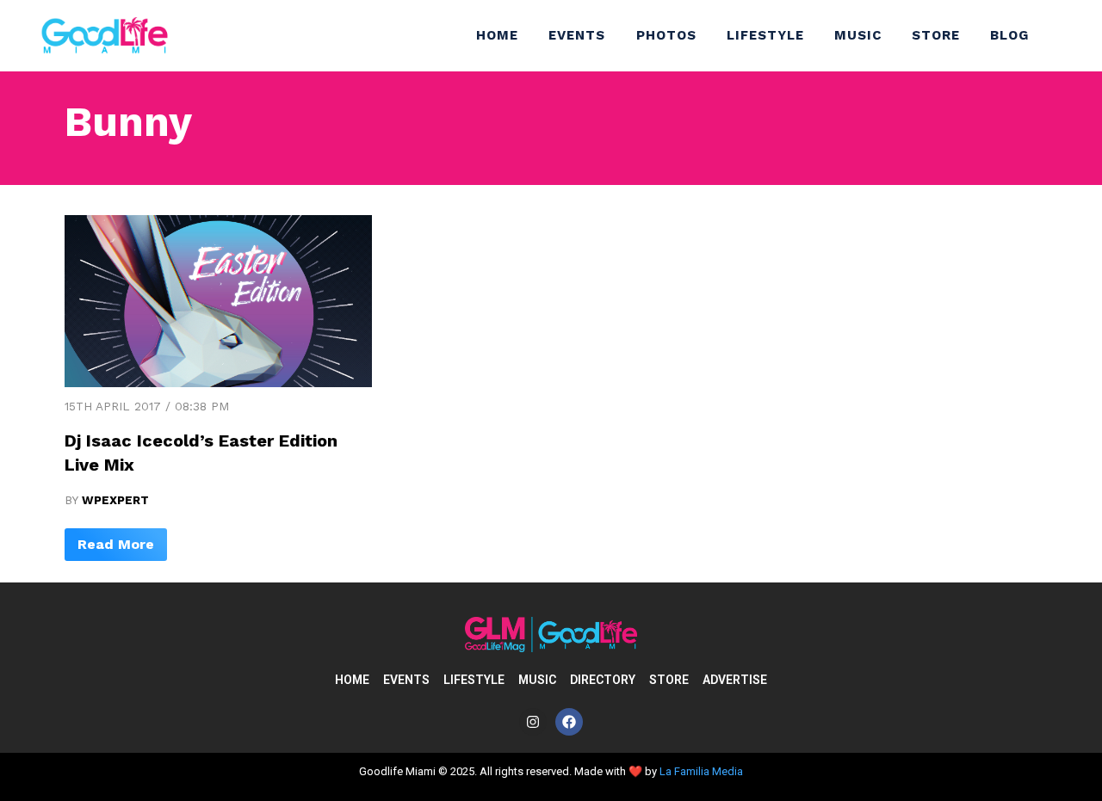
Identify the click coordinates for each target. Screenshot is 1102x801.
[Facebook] (569, 722)
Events (576, 35)
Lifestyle (765, 35)
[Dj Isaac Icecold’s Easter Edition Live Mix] (218, 382)
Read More (115, 544)
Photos (666, 35)
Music (858, 35)
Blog (1009, 35)
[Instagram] (533, 722)
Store (936, 35)
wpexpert (115, 500)
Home (497, 35)
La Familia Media (701, 771)
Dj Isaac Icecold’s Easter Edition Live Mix (201, 452)
